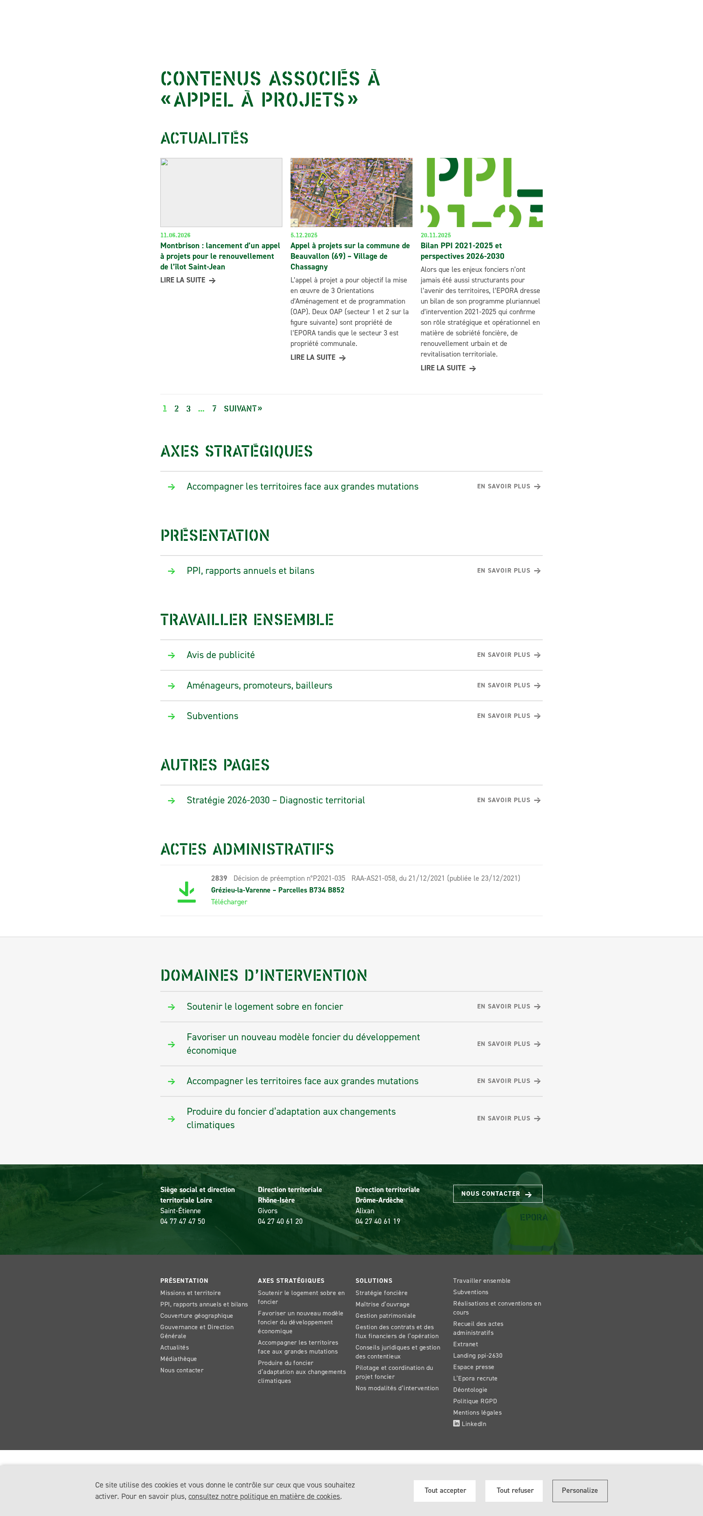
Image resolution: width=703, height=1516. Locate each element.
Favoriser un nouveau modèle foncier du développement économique (301, 1322)
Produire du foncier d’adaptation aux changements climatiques (302, 1371)
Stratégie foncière (382, 1292)
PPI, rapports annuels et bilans (204, 1304)
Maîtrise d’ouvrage (383, 1304)
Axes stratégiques (236, 449)
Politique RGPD (475, 1401)
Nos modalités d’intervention (397, 1388)
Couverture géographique (197, 1315)
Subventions (471, 1292)
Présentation (215, 534)
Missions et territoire (190, 1292)
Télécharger (229, 902)
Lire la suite (182, 280)
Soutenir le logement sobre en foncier (301, 1297)
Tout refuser (514, 1490)
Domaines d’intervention (264, 974)
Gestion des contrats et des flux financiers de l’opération (397, 1331)
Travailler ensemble (247, 618)
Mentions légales (477, 1412)
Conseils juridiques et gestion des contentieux (398, 1352)
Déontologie (470, 1389)
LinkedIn (473, 1424)
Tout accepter (444, 1490)
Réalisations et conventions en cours (497, 1308)
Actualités (174, 1347)
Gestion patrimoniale (386, 1315)
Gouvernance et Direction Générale (197, 1331)
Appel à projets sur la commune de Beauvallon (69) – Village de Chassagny (350, 256)
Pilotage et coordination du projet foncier (394, 1372)
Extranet (465, 1344)
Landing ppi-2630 (477, 1355)
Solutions (374, 1280)
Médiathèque (178, 1358)
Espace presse (474, 1367)
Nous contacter (491, 1193)
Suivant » (243, 407)
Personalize (580, 1490)
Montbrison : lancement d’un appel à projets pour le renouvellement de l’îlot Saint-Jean (220, 256)
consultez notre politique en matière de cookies (264, 1496)
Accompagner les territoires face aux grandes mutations (298, 1347)
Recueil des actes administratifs (478, 1328)
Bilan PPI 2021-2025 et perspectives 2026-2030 (462, 250)
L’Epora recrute (475, 1378)
